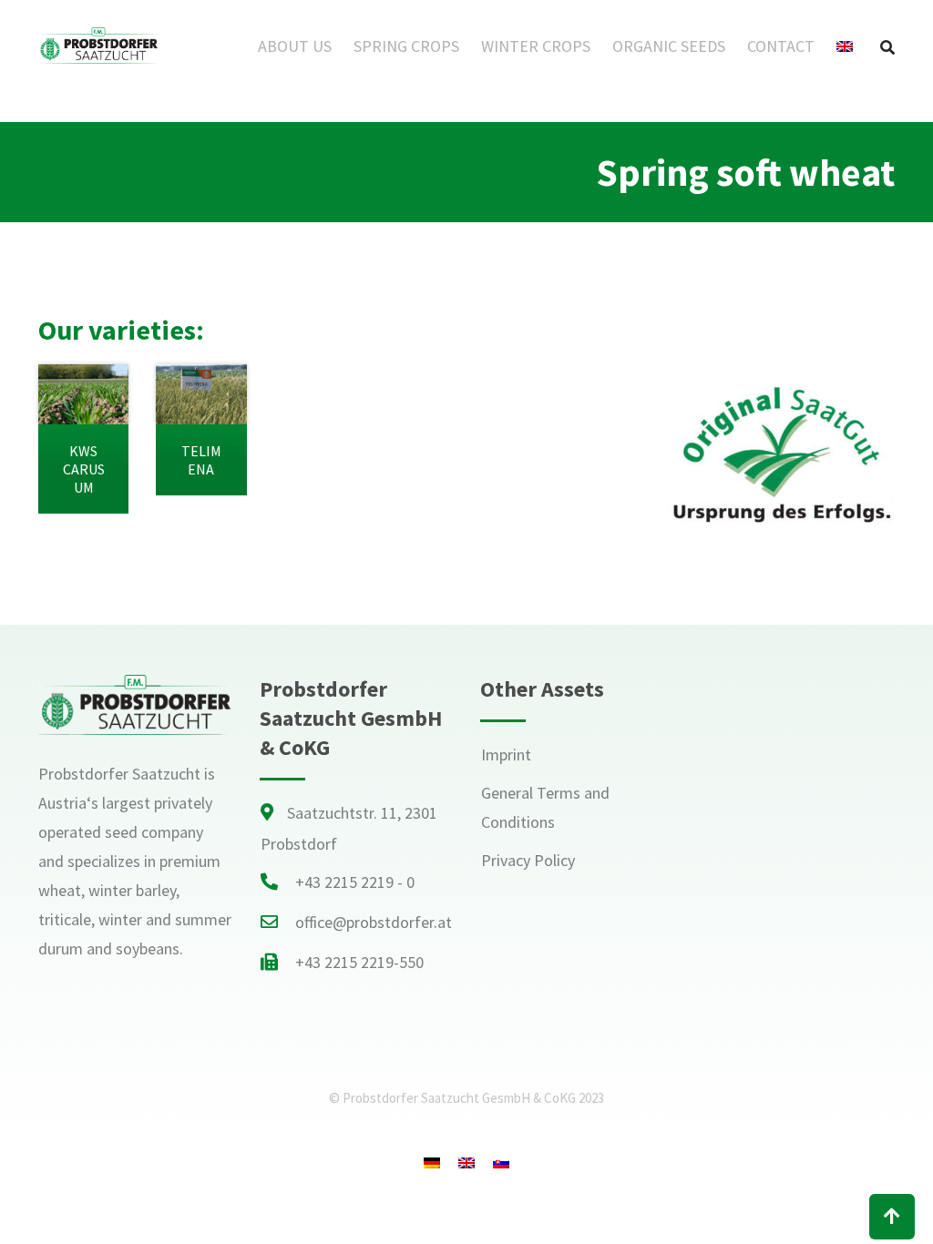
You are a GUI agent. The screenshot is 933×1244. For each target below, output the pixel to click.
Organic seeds (668, 46)
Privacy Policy (528, 860)
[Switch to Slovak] (501, 1162)
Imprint (506, 754)
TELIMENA (201, 460)
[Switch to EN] (466, 1162)
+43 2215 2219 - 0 (355, 882)
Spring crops (406, 46)
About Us (295, 46)
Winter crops (535, 46)
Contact (781, 46)
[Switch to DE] (432, 1162)
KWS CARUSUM (84, 469)
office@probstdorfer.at (373, 922)
